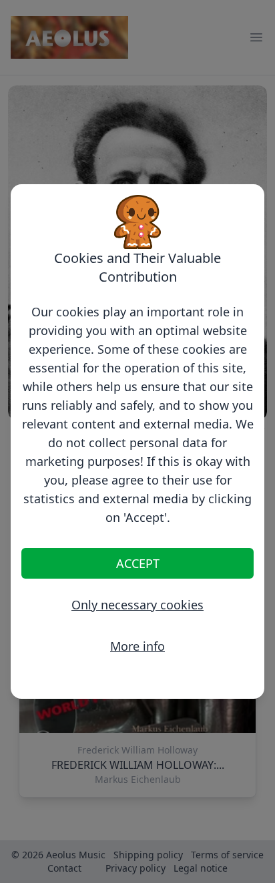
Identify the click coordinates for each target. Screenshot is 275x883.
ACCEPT (138, 563)
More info (137, 646)
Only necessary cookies (137, 605)
